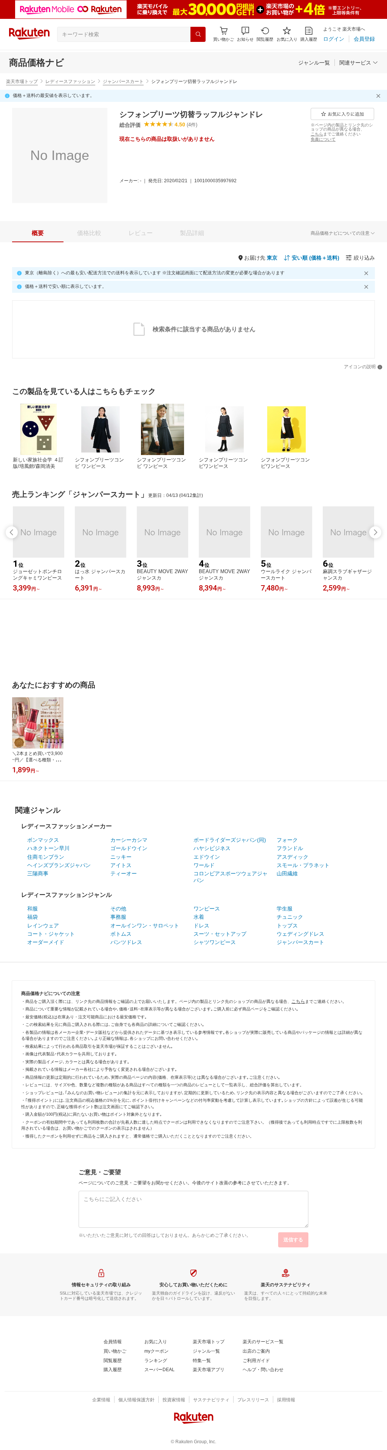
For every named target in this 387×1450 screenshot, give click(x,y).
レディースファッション (70, 81)
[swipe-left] (12, 532)
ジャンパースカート (123, 81)
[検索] (198, 34)
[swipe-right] (375, 532)
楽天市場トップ (22, 81)
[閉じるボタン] (379, 96)
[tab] (37, 233)
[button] (245, 34)
